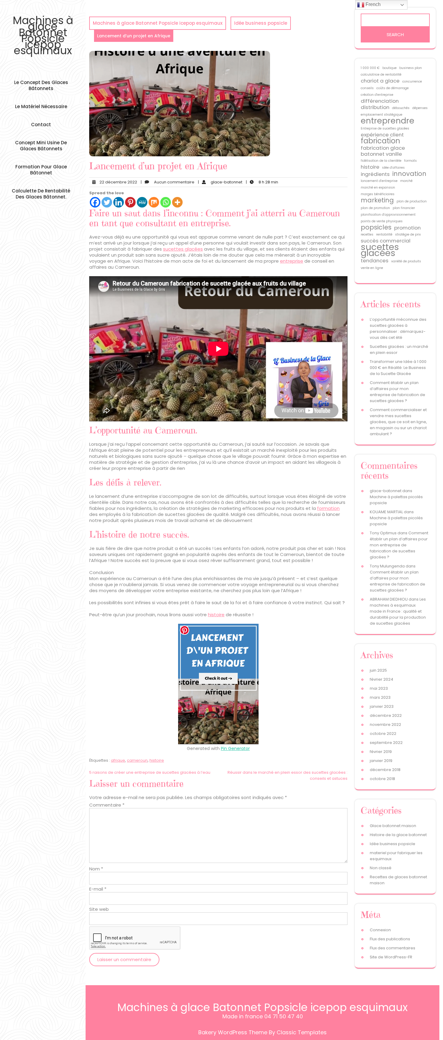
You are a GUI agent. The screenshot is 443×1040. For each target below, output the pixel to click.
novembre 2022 (385, 724)
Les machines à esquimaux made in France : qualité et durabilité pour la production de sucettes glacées (398, 611)
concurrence (412, 81)
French (372, 4)
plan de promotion (375, 208)
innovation (409, 174)
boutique (389, 68)
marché (406, 181)
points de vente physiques (382, 221)
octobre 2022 (383, 733)
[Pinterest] (130, 202)
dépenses (420, 108)
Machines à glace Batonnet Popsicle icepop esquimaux (43, 35)
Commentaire (106, 805)
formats (410, 160)
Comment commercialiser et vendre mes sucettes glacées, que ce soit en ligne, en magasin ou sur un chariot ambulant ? (398, 422)
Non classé (380, 868)
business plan (410, 68)
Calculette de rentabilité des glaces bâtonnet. (41, 194)
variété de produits (406, 261)
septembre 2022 (386, 742)
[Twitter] (107, 202)
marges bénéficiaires (377, 194)
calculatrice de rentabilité (381, 74)
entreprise (291, 261)
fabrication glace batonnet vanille (383, 151)
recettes (367, 234)
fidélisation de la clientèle (381, 160)
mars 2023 (380, 697)
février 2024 (381, 679)
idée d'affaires (393, 167)
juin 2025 (378, 670)
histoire (216, 614)
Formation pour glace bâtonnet (41, 170)
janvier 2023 (382, 706)
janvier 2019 (381, 761)
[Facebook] (95, 202)
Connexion (380, 930)
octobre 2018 (382, 779)
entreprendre (387, 121)
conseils (367, 88)
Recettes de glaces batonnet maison (398, 880)
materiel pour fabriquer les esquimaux (396, 856)
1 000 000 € (370, 68)
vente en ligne (372, 268)
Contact (41, 124)
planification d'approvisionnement (388, 214)
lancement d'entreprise (379, 181)
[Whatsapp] (165, 202)
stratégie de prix (408, 234)
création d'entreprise (377, 94)
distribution (375, 107)
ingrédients (375, 174)
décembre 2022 (386, 715)
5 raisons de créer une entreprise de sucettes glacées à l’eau (149, 772)
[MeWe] (142, 202)
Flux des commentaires (392, 948)
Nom (96, 869)
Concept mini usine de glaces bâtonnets (41, 145)
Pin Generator (235, 748)
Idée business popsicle (260, 23)
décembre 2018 (385, 770)
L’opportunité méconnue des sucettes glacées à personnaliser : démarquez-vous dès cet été (398, 328)
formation (328, 508)
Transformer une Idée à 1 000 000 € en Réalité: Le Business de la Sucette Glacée (398, 367)
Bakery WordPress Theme (232, 1032)
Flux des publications (390, 939)
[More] (177, 202)
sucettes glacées (183, 249)
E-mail (97, 889)
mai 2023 (379, 688)
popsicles (376, 227)
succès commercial (385, 241)
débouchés (401, 108)
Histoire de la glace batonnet (398, 835)
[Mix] (154, 202)
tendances (374, 261)
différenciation (380, 101)
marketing (377, 200)
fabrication (380, 141)
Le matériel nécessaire (41, 106)
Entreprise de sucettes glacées (385, 128)
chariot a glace (380, 81)
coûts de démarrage (392, 88)
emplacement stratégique (381, 114)
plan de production (412, 201)
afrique (118, 760)
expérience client (382, 135)
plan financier (404, 208)
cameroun (137, 760)
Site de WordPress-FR (391, 957)
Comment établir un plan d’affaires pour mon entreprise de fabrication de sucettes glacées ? (397, 392)
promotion (407, 228)
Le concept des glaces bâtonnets (41, 85)
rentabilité (384, 234)
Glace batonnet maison (393, 826)
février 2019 (381, 751)
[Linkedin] (118, 202)
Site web (99, 909)
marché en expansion (378, 187)
